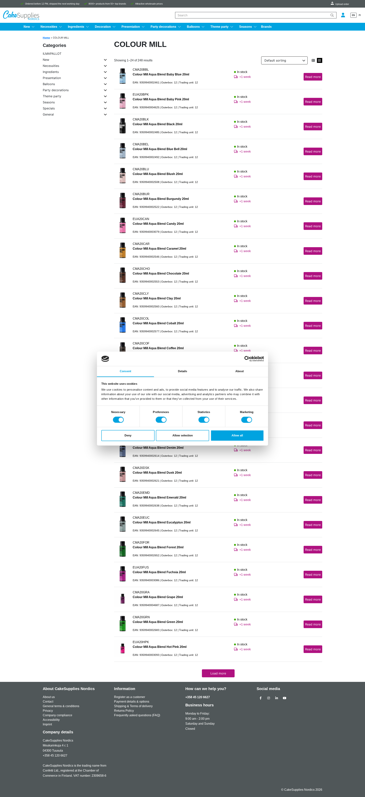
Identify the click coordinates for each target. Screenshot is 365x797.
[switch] (161, 420)
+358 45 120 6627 (197, 697)
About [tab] (239, 371)
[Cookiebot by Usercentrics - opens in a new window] (247, 359)
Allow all (237, 435)
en (353, 15)
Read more (313, 77)
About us (49, 697)
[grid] (313, 60)
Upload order (342, 4)
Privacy (48, 710)
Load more (218, 673)
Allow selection (182, 435)
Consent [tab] (125, 371)
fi (360, 15)
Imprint (47, 724)
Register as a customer (129, 697)
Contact (48, 701)
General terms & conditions (61, 706)
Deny (128, 435)
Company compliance (57, 715)
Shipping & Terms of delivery (133, 706)
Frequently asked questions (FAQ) (137, 715)
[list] (319, 60)
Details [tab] (182, 371)
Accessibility (51, 719)
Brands (266, 26)
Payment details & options (131, 701)
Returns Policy (124, 710)
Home (46, 37)
